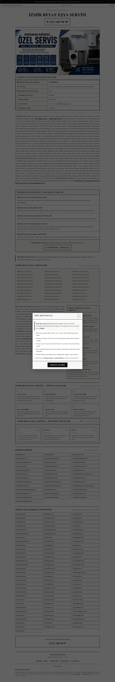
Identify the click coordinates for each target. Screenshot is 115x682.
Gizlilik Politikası (59, 358)
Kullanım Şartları (48, 358)
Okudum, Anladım (57, 365)
